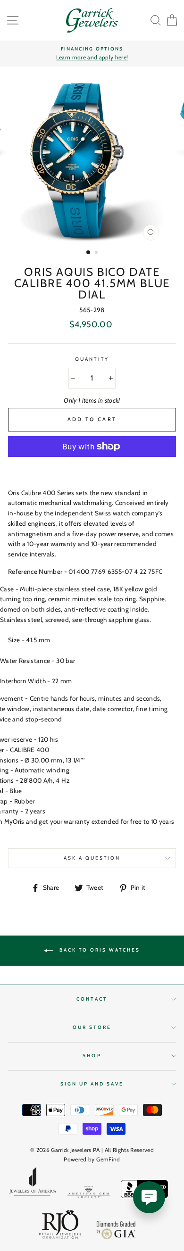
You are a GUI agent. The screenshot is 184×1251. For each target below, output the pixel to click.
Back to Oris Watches (98, 950)
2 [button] (97, 253)
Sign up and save (92, 1084)
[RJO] (60, 1226)
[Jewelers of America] (32, 1184)
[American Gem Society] (88, 1193)
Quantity (92, 359)
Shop (92, 1055)
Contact (91, 999)
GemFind (108, 1159)
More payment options (92, 468)
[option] (92, 53)
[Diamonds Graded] (116, 1231)
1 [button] (88, 252)
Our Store (92, 1027)
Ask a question (92, 858)
